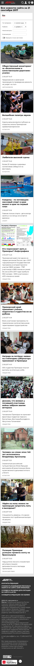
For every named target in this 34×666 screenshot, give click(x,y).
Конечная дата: (6, 34)
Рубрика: (5, 26)
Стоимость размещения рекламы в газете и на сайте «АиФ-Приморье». (16, 587)
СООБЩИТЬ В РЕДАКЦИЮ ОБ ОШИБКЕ (16, 595)
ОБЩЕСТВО (6, 279)
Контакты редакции (10, 583)
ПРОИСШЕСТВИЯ (8, 571)
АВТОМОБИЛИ (7, 87)
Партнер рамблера (17, 656)
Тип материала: (6, 23)
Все (3, 15)
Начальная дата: (7, 30)
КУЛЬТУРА (6, 129)
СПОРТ (4, 221)
